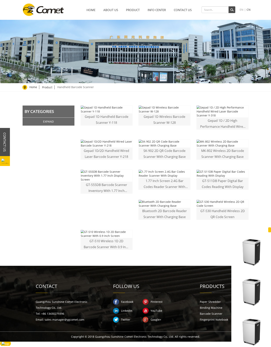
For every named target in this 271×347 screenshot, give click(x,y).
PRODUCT (133, 10)
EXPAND (48, 121)
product (47, 87)
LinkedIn (126, 311)
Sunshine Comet (43, 10)
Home (33, 87)
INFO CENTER (157, 10)
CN (249, 9)
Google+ (156, 319)
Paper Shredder (210, 302)
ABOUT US (110, 10)
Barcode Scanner (211, 314)
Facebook (127, 302)
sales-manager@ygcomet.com (64, 319)
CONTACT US (183, 10)
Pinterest (156, 302)
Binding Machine (211, 308)
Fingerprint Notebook (214, 319)
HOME (90, 10)
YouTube (156, 311)
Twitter (125, 319)
